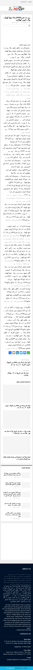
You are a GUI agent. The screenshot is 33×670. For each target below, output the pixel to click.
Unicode (30, 1)
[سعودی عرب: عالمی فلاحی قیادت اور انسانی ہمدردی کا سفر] (26, 515)
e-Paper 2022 (23, 1)
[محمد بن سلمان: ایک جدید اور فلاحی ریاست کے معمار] (26, 505)
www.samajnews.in (24, 22)
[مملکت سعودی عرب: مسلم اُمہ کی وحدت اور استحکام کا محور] (26, 475)
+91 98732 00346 (26, 646)
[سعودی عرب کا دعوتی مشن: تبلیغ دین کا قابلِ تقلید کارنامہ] (26, 485)
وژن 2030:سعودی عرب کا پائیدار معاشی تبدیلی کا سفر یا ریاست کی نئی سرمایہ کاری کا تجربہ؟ (12, 494)
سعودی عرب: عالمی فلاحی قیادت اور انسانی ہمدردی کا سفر (13, 514)
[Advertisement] (16, 541)
